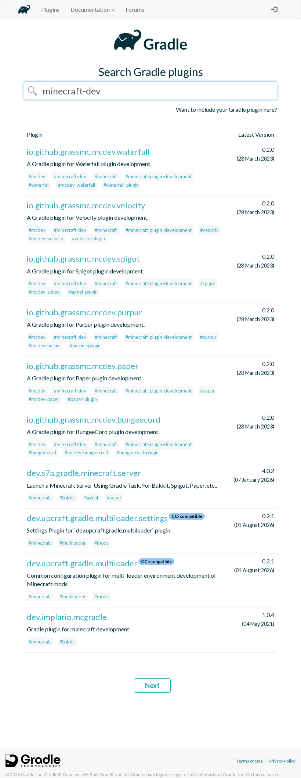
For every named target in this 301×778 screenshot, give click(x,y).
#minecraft (106, 176)
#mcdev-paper (44, 399)
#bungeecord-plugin (138, 452)
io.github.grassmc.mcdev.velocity (86, 205)
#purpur (208, 337)
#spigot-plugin (83, 292)
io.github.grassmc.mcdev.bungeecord (93, 419)
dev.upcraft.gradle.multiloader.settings (97, 518)
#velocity (209, 230)
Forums (135, 9)
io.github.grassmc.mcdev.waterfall (88, 152)
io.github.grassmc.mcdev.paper (82, 366)
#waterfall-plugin (121, 185)
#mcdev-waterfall (76, 185)
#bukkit (67, 498)
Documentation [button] (90, 9)
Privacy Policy (282, 761)
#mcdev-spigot (44, 292)
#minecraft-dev (70, 176)
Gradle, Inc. (32, 774)
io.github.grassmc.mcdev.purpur (84, 312)
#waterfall (39, 185)
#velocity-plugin (88, 238)
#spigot (207, 283)
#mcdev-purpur (45, 345)
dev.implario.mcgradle (67, 617)
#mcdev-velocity (46, 238)
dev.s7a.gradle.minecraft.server (84, 473)
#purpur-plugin (85, 345)
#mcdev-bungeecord (86, 452)
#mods (101, 543)
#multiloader (72, 543)
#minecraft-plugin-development (159, 176)
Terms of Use (249, 761)
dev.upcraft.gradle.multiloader (82, 563)
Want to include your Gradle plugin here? (226, 109)
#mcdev (37, 176)
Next (152, 685)
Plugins (50, 9)
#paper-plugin (82, 399)
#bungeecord (42, 452)
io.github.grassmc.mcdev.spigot (83, 258)
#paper (207, 391)
